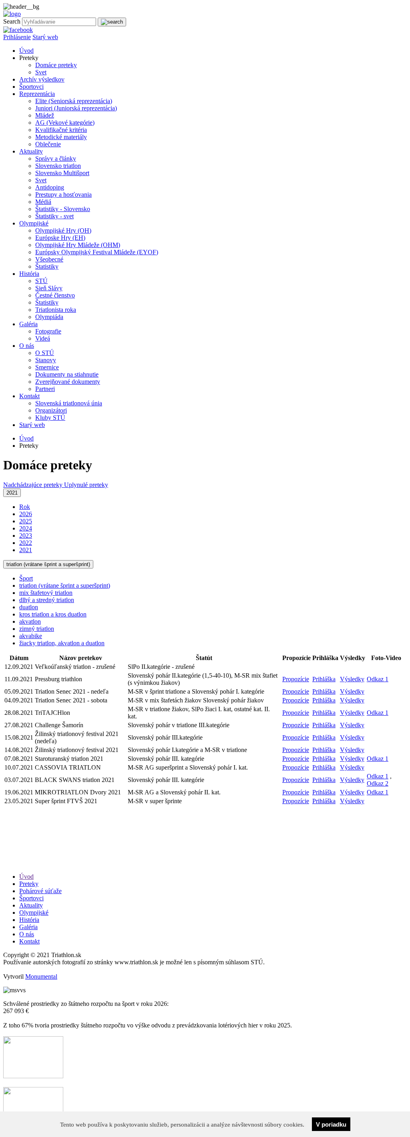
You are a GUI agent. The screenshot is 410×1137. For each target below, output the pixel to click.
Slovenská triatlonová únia (68, 403)
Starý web (45, 37)
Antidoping (49, 187)
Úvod (26, 50)
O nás (26, 345)
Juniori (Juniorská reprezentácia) (76, 108)
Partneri (45, 388)
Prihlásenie (17, 37)
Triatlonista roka (55, 309)
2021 (12, 493)
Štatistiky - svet (54, 216)
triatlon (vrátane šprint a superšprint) (48, 564)
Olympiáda (49, 316)
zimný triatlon (36, 628)
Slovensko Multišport (62, 173)
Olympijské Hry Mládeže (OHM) (77, 244)
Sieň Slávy (48, 288)
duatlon (28, 607)
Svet (40, 72)
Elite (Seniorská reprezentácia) (73, 101)
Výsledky (352, 679)
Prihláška (324, 679)
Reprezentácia (37, 93)
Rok (24, 506)
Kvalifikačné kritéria (61, 129)
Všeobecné (49, 259)
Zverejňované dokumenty (67, 381)
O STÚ (44, 352)
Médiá (43, 201)
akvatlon (30, 621)
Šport (26, 578)
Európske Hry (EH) (60, 237)
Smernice (47, 367)
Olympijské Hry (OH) (63, 230)
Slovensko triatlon (58, 165)
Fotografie (48, 331)
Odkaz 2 (377, 783)
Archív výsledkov (41, 79)
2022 (25, 542)
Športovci (31, 86)
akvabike (30, 635)
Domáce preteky (56, 65)
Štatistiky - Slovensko (62, 208)
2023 (25, 535)
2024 (25, 528)
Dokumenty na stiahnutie (66, 374)
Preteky (28, 883)
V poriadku (331, 1124)
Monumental (41, 976)
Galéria (28, 324)
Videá (42, 338)
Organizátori (51, 410)
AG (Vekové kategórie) (64, 122)
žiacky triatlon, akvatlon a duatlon (62, 643)
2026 (25, 514)
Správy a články (55, 158)
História (29, 273)
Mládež (44, 115)
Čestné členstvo (55, 295)
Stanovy (45, 360)
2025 (25, 521)
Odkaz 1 (377, 679)
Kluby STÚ (50, 417)
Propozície (295, 679)
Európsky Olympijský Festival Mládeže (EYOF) (96, 252)
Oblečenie (48, 144)
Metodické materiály (61, 137)
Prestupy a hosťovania (63, 194)
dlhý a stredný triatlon (46, 599)
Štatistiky (46, 266)
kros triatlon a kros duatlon (52, 614)
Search (11, 21)
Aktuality (31, 151)
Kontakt (29, 396)
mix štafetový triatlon (45, 592)
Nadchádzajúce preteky (33, 484)
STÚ (41, 280)
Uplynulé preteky (86, 484)
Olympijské (33, 223)
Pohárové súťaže (40, 891)
